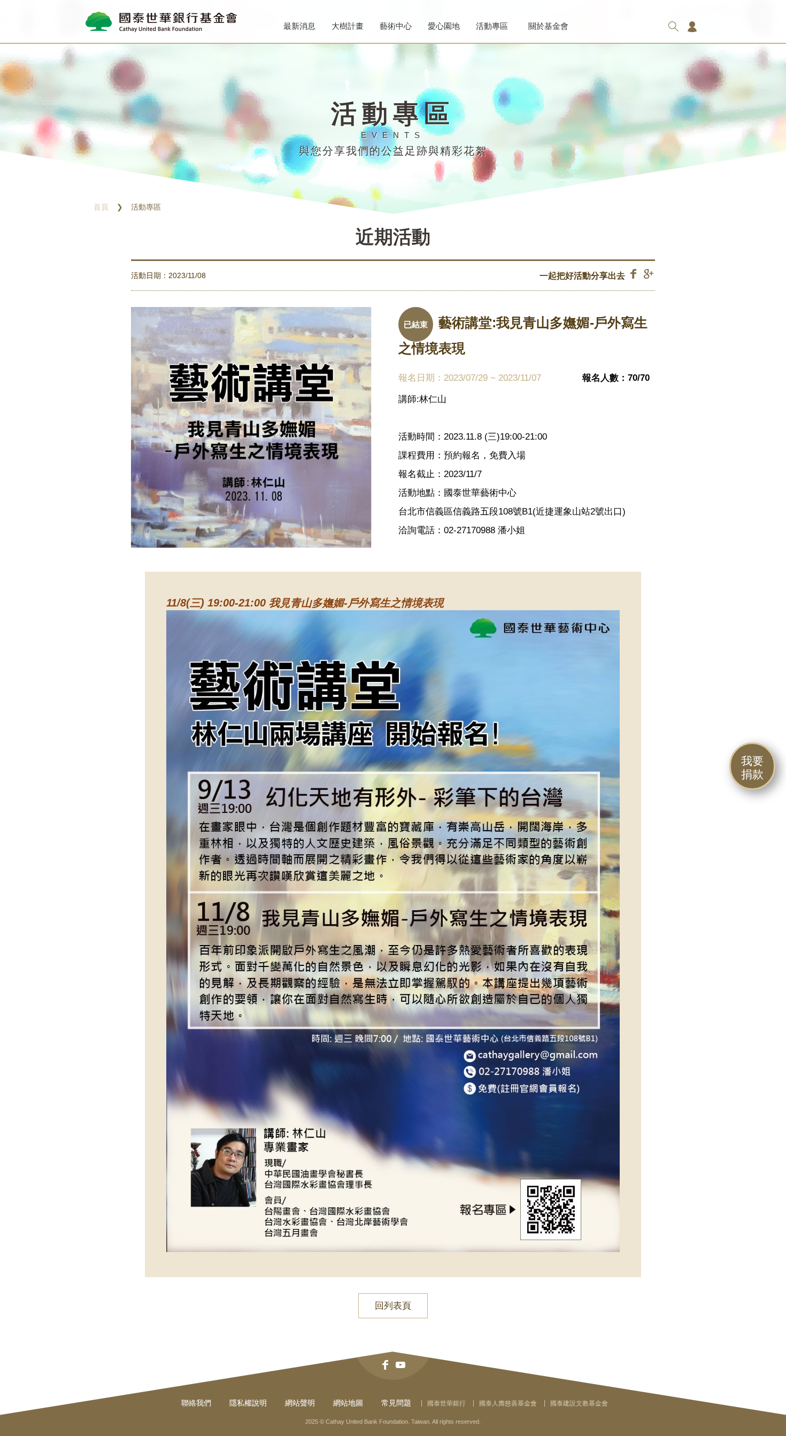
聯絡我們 (196, 1403)
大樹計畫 (348, 25)
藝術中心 (396, 25)
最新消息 (299, 25)
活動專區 (492, 25)
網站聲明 (300, 1403)
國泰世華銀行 (446, 1403)
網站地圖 (348, 1403)
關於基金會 (548, 25)
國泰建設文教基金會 (579, 1403)
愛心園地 (444, 25)
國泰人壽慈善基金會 (508, 1403)
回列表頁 (393, 1306)
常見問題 (396, 1403)
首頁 (101, 207)
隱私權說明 (248, 1403)
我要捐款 (752, 767)
